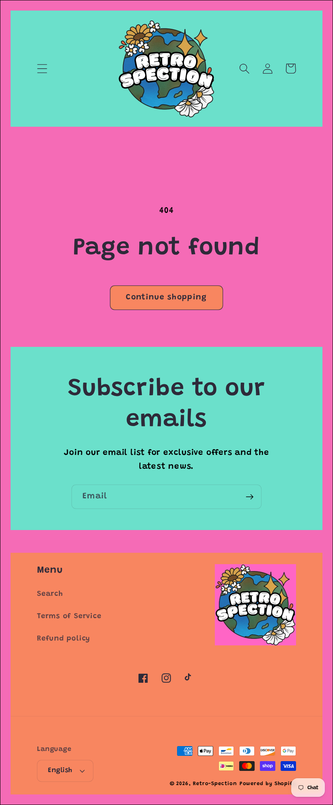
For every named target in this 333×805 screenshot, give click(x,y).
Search (50, 594)
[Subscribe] (249, 497)
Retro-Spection (215, 783)
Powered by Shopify (268, 783)
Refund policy (63, 639)
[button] (42, 68)
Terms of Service (69, 616)
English (60, 770)
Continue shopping (166, 297)
